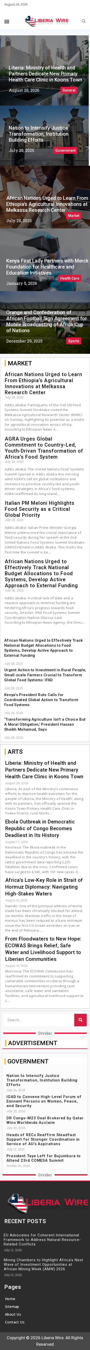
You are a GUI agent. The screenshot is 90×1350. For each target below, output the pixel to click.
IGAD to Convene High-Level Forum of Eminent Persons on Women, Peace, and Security (44, 1101)
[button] (6, 21)
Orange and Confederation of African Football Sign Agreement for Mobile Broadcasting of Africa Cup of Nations (46, 321)
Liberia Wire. (53, 1337)
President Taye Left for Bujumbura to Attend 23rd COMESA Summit (43, 1158)
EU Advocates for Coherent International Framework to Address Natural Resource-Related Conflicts (42, 1239)
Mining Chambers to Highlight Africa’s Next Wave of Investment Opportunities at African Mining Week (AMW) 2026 (43, 1264)
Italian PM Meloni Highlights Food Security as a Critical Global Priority (39, 509)
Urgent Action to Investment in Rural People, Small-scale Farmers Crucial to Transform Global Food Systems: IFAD (45, 675)
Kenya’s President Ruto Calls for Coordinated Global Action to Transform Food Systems (41, 700)
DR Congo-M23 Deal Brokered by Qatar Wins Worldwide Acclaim (45, 1120)
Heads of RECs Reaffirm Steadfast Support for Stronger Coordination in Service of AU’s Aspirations (43, 1139)
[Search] (84, 21)
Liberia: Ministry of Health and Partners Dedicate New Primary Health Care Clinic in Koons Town (45, 74)
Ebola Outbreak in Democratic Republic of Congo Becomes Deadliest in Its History (40, 828)
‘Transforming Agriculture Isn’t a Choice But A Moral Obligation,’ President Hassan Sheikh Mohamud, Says (45, 724)
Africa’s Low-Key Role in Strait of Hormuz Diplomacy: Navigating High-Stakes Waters (44, 887)
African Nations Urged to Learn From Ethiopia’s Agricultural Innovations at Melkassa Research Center (47, 204)
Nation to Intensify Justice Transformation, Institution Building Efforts (38, 134)
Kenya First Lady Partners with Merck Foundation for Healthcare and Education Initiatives (47, 267)
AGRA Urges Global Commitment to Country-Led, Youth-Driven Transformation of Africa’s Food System (44, 448)
